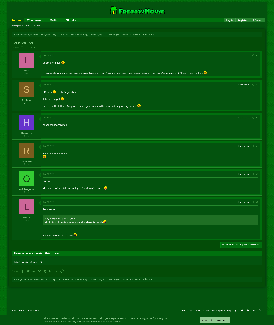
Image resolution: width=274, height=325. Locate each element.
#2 (257, 84)
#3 (257, 117)
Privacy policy (218, 310)
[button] (44, 20)
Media (53, 20)
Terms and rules (202, 310)
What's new (34, 20)
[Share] (253, 55)
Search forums (32, 25)
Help (229, 310)
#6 (257, 202)
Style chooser (18, 310)
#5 (257, 174)
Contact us (187, 310)
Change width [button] (33, 310)
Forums (16, 20)
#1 (257, 55)
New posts (17, 25)
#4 (257, 146)
